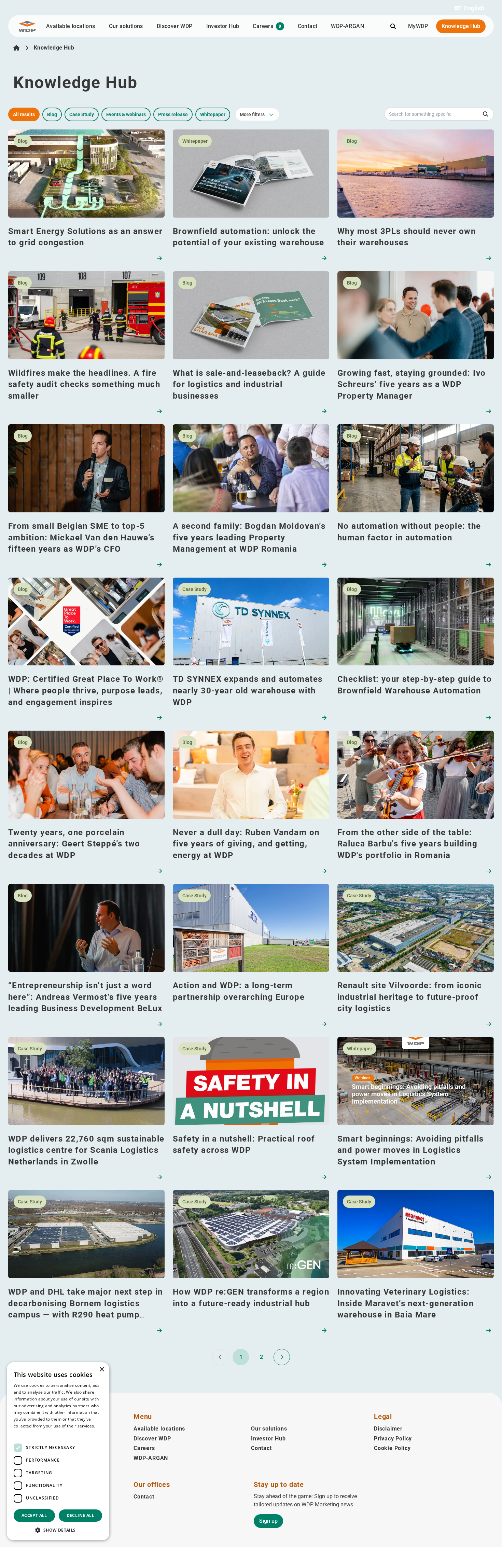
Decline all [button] (80, 1515)
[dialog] (58, 1451)
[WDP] (27, 26)
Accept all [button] (34, 1515)
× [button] (101, 1369)
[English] (16, 48)
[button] (469, 8)
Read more (25, 1433)
